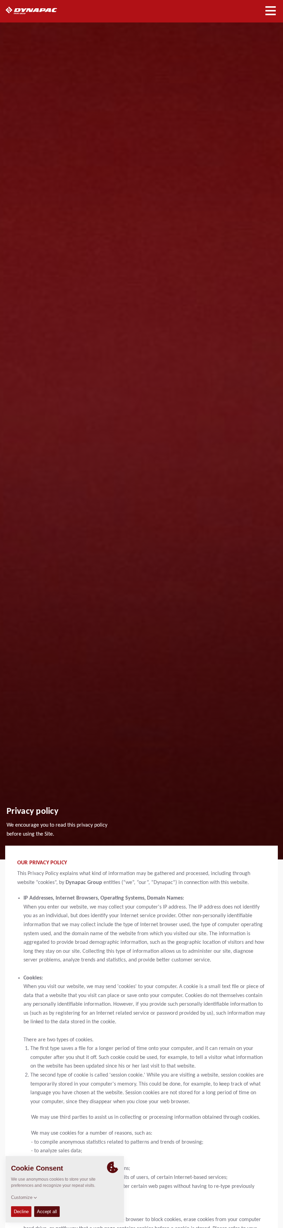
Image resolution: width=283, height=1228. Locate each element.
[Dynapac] (39, 10)
